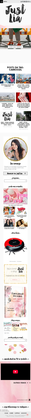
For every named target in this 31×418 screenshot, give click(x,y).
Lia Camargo (12, 416)
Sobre (11, 413)
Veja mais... (7, 333)
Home (6, 413)
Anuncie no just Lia (14, 173)
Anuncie (23, 413)
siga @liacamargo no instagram (15, 407)
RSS (30, 1)
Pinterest (28, 1)
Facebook (24, 1)
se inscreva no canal (22, 400)
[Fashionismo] (16, 324)
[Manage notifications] (27, 414)
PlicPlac (22, 416)
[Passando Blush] (7, 324)
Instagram (23, 1)
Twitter (26, 1)
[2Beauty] (16, 329)
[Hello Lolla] (7, 329)
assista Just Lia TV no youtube (15, 359)
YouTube (21, 1)
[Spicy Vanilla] (23, 324)
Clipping (17, 413)
